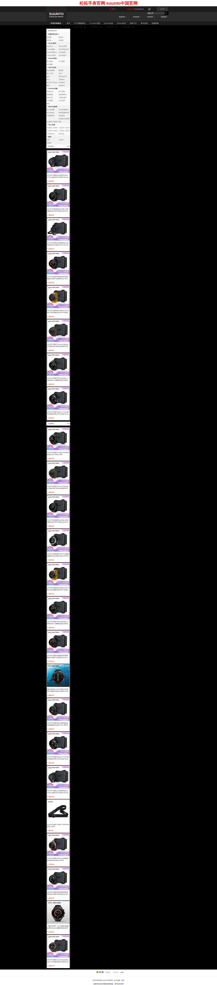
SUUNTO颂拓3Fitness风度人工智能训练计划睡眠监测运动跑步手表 (57, 379)
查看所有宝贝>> (53, 34)
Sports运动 (52, 67)
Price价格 (51, 125)
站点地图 (117, 980)
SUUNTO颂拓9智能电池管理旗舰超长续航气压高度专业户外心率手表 (57, 278)
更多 (68, 146)
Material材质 (52, 107)
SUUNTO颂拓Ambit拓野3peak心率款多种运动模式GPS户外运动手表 (58, 244)
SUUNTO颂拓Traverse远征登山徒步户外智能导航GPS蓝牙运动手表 (58, 961)
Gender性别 (52, 58)
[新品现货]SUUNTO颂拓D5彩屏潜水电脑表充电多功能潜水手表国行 (57, 690)
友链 (122, 980)
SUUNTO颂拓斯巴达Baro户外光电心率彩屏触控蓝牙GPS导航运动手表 (58, 312)
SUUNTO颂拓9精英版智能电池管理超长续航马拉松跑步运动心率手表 (57, 893)
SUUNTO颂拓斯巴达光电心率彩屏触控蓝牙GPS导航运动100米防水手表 (58, 210)
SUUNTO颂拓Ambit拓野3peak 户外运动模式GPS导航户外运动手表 (57, 176)
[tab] (47, 34)
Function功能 (53, 88)
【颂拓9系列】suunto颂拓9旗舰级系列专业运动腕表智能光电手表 (58, 927)
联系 (122, 984)
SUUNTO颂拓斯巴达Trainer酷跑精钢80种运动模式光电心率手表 (58, 555)
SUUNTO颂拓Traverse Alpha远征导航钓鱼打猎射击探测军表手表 (57, 345)
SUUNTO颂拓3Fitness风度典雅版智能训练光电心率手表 (57, 859)
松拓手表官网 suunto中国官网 (103, 980)
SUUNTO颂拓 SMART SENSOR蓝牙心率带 (58, 825)
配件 (49, 137)
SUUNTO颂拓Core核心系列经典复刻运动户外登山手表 (58, 453)
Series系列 (52, 43)
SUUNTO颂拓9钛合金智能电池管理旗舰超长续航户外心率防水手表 (57, 724)
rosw (122, 972)
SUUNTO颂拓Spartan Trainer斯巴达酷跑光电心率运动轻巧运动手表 (58, 413)
